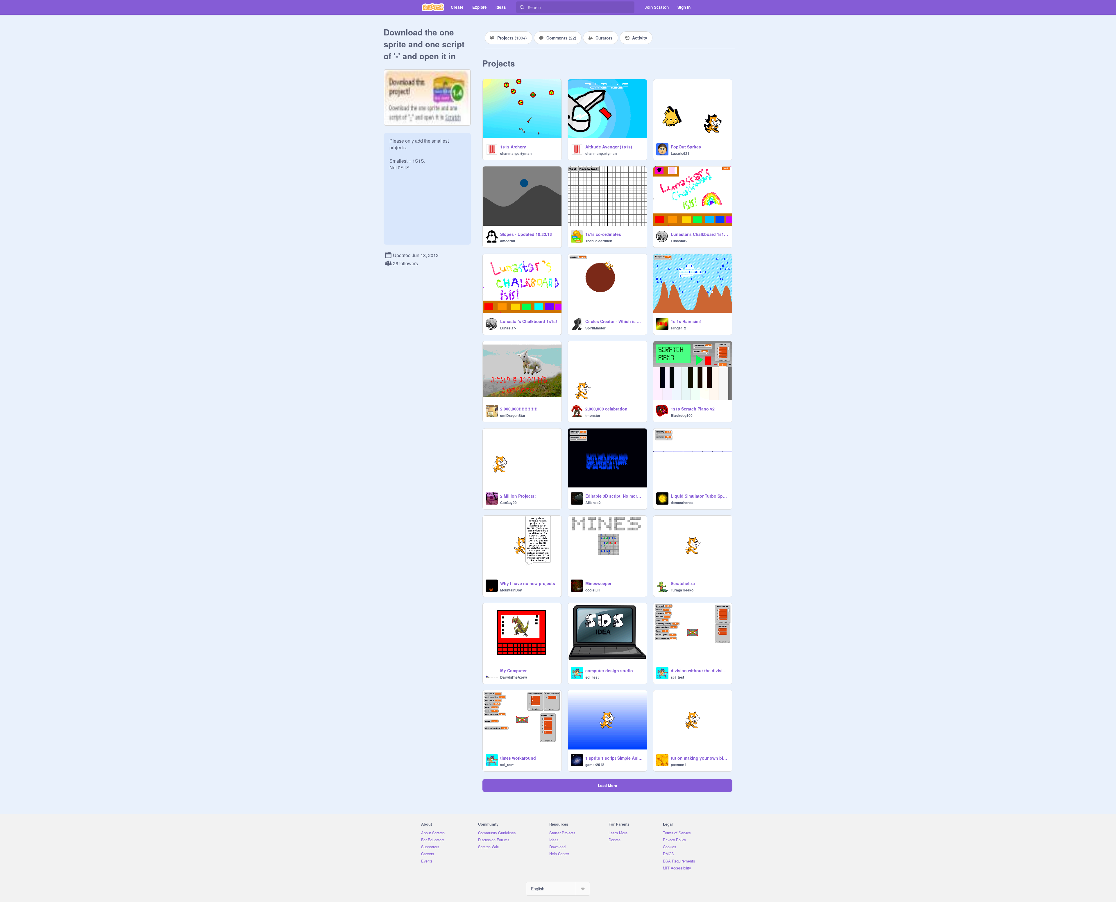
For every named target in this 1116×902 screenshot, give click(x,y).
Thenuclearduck (598, 240)
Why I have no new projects (527, 583)
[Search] (522, 7)
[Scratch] (433, 7)
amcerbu (507, 240)
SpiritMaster (595, 328)
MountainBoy (511, 590)
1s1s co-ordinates (603, 234)
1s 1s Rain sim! (686, 321)
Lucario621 (680, 153)
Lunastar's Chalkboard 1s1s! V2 (700, 234)
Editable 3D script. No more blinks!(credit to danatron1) (614, 496)
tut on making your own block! (700, 758)
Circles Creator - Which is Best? (614, 321)
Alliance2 (593, 502)
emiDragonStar (512, 415)
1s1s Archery (513, 147)
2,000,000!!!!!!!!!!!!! (519, 409)
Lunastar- (679, 240)
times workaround (518, 758)
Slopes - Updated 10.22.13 (526, 234)
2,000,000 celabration (606, 409)
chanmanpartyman (516, 153)
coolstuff (592, 590)
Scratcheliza (683, 583)
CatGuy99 (508, 502)
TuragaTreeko (682, 590)
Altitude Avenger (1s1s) (608, 147)
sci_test (592, 677)
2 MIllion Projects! (518, 496)
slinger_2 (678, 328)
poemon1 (678, 764)
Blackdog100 (682, 415)
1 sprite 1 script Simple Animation (614, 758)
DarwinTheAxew (513, 677)
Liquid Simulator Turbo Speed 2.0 (700, 496)
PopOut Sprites (686, 147)
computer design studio (609, 670)
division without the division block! (700, 670)
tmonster (592, 415)
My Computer (513, 670)
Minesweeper (598, 583)
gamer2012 (594, 764)
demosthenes (682, 502)
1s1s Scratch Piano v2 (693, 409)
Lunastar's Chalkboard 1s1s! (528, 321)
